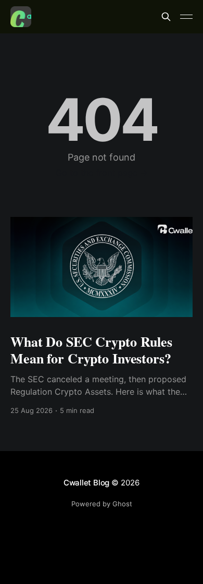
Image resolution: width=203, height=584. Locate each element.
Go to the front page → (102, 172)
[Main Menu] (186, 17)
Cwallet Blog (86, 483)
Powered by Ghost (101, 504)
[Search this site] (166, 16)
